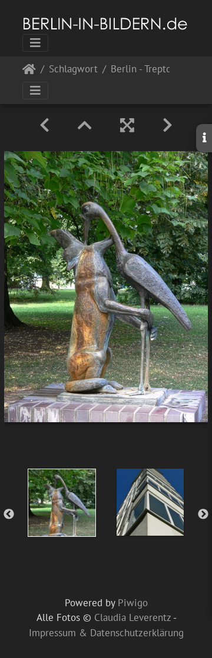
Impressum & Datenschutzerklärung (106, 632)
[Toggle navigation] (35, 43)
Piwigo (133, 602)
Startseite (29, 71)
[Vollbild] (127, 125)
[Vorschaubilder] (85, 125)
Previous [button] (9, 514)
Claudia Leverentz (132, 617)
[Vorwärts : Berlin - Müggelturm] (167, 125)
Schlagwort (73, 69)
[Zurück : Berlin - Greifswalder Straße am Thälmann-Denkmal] (44, 125)
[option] (62, 503)
